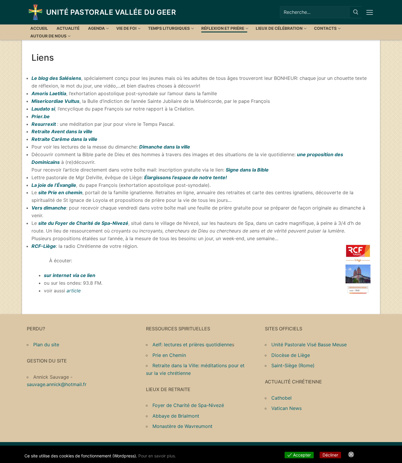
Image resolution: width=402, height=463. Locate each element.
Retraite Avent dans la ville (61, 131)
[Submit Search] (356, 12)
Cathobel (281, 398)
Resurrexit (43, 124)
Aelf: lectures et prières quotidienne (192, 344)
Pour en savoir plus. (157, 455)
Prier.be (40, 116)
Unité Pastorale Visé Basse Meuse (309, 344)
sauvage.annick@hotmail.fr (57, 384)
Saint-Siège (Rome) (293, 365)
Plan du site (46, 344)
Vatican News (286, 408)
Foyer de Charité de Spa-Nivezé (188, 405)
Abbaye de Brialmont (175, 416)
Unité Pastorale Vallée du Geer (111, 12)
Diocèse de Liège (290, 355)
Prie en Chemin (169, 355)
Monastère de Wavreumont (182, 426)
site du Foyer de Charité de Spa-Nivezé (83, 223)
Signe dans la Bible (247, 170)
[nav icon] (370, 12)
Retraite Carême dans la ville (64, 139)
